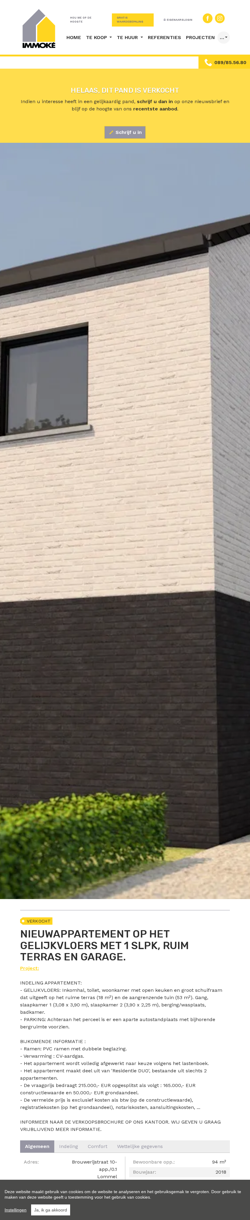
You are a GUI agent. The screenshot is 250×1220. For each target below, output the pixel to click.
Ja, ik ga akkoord (50, 1209)
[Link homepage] (39, 28)
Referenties (164, 37)
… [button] (222, 37)
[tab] (37, 1146)
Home (73, 37)
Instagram (220, 18)
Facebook (207, 18)
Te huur (128, 37)
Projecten (200, 37)
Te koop (97, 37)
